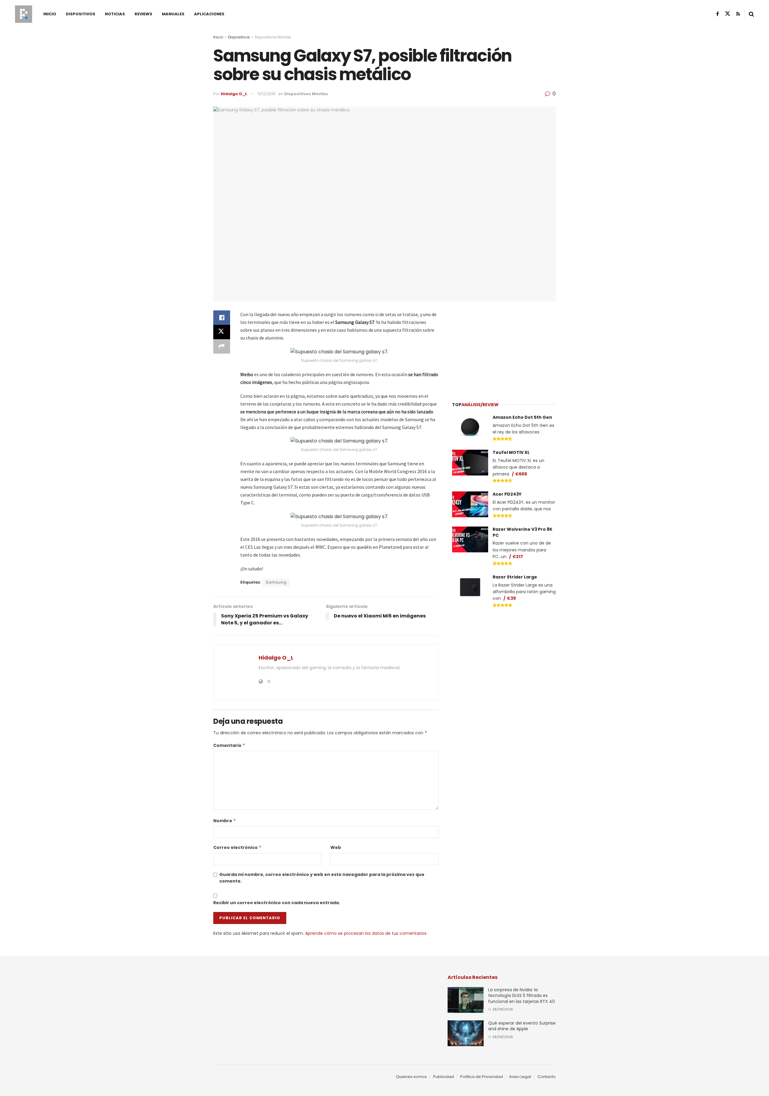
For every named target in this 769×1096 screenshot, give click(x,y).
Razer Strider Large (515, 577)
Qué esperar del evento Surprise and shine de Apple (522, 1026)
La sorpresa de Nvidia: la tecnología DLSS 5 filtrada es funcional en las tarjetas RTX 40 (521, 995)
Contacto (546, 1076)
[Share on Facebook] (221, 317)
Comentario (229, 745)
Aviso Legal (520, 1076)
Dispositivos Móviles (273, 37)
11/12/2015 (266, 94)
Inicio (49, 14)
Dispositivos (80, 14)
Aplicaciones (209, 14)
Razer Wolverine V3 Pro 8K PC (522, 532)
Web (335, 847)
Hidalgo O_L (234, 94)
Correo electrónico (237, 847)
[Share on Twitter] (221, 332)
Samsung (276, 582)
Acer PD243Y (507, 494)
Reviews (143, 14)
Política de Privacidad (481, 1076)
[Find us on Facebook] (717, 14)
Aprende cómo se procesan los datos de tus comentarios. (366, 933)
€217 (517, 557)
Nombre (224, 821)
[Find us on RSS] (738, 14)
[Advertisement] (504, 347)
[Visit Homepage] (23, 14)
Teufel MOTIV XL (511, 452)
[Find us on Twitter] (727, 13)
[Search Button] (751, 14)
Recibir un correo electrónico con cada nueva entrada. (276, 903)
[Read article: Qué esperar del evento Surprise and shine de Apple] (466, 1033)
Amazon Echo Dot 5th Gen (522, 417)
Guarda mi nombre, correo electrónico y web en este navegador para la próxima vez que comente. (321, 877)
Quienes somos (411, 1076)
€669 (521, 474)
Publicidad (443, 1076)
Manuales (173, 14)
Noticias (115, 14)
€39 (511, 598)
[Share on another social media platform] (221, 346)
